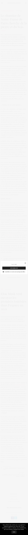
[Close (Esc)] (25, 263)
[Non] (26, 529)
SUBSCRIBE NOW (14, 268)
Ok (14, 532)
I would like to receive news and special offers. (14, 271)
